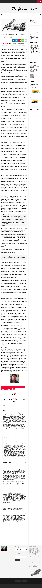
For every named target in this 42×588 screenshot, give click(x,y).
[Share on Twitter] (16, 40)
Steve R (4, 410)
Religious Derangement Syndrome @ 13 (34, 30)
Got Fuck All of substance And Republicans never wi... (35, 52)
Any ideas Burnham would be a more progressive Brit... (35, 46)
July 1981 (31, 21)
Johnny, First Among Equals (36, 66)
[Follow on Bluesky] (40, 1)
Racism (3, 389)
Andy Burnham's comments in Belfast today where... (35, 55)
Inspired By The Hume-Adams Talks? (34, 36)
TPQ (14, 585)
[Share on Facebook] (13, 40)
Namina (16, 585)
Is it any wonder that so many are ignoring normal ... (35, 49)
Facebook (38, 113)
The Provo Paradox (36, 70)
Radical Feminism (9, 389)
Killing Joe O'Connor (33, 22)
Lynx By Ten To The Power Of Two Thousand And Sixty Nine (37, 76)
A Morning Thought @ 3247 (35, 32)
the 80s (36, 553)
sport (14, 389)
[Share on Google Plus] (19, 40)
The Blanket (32, 20)
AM (4, 436)
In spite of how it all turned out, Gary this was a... (35, 57)
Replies (5, 433)
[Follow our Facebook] (38, 1)
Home (31, 19)
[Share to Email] (26, 40)
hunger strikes (31, 553)
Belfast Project (33, 565)
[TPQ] (21, 11)
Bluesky (37, 109)
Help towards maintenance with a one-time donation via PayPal (35, 97)
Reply (25, 410)
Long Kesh (31, 550)
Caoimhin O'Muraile (7, 462)
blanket (30, 551)
